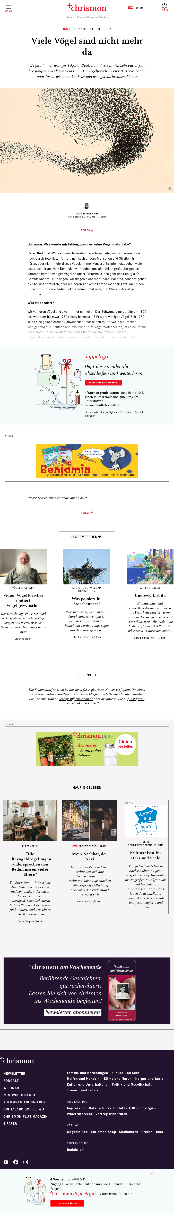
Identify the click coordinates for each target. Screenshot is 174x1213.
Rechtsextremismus (92, 846)
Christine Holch (89, 213)
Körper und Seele (149, 1079)
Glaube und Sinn (125, 1073)
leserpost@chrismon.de (76, 699)
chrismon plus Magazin (25, 1117)
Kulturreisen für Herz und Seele (145, 855)
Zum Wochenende (19, 1095)
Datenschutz (99, 1108)
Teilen (85, 230)
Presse (147, 1132)
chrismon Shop (103, 1132)
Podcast (11, 1081)
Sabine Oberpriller (25, 921)
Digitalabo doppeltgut (24, 1109)
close (151, 1173)
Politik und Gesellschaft (132, 1085)
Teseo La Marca (84, 901)
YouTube (5, 1162)
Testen (135, 7)
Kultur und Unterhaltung (87, 1085)
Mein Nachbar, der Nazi (89, 856)
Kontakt (118, 1108)
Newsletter (14, 1074)
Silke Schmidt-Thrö (144, 637)
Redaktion (75, 1150)
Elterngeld (30, 846)
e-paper (10, 1124)
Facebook (74, 703)
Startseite (70, 17)
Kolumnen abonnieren (24, 1102)
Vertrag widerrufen (111, 1114)
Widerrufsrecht (79, 1114)
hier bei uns (36, 284)
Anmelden (164, 7)
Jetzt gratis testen (67, 1203)
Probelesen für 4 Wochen (103, 382)
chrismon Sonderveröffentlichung (146, 843)
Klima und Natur (117, 1079)
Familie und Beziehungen (87, 1073)
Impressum (76, 1108)
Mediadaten (128, 1132)
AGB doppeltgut (142, 1108)
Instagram (136, 699)
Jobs (159, 1132)
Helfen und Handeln (83, 1079)
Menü (8, 11)
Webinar (11, 1088)
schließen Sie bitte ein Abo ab (107, 694)
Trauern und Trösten (84, 1090)
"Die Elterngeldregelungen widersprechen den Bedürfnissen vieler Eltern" (30, 864)
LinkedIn (94, 703)
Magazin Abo (77, 1132)
